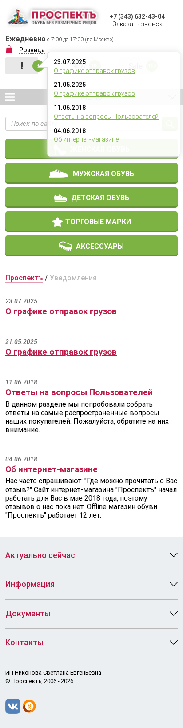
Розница (32, 49)
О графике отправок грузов (94, 70)
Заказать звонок (137, 24)
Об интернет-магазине (86, 139)
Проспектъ (24, 278)
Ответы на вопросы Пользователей (106, 116)
